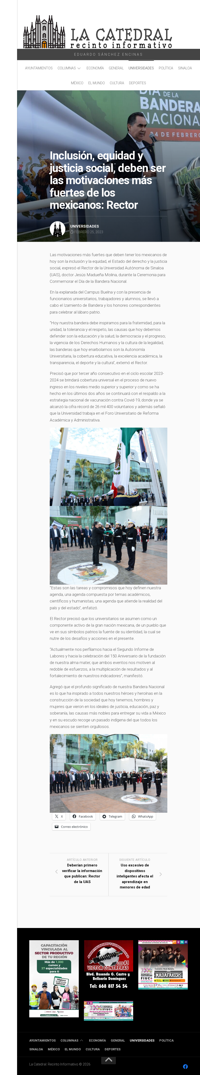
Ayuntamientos (39, 68)
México (77, 83)
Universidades (141, 68)
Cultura (117, 83)
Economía (95, 68)
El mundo (96, 83)
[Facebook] (185, 1066)
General (116, 68)
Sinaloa (185, 68)
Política (166, 68)
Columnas (67, 68)
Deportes (137, 83)
